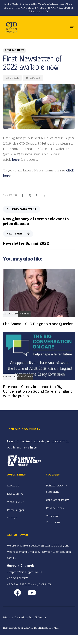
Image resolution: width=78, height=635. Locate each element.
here (16, 159)
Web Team (12, 78)
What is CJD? (15, 502)
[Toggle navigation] (62, 27)
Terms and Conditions (53, 519)
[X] (29, 195)
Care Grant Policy (57, 500)
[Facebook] (22, 195)
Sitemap (12, 518)
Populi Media (37, 617)
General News (14, 50)
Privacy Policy (55, 508)
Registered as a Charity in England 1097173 (31, 628)
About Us (13, 486)
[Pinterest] (37, 195)
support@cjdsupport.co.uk (25, 572)
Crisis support (16, 510)
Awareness (24, 313)
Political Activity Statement (56, 489)
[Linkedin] (44, 195)
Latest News (15, 494)
